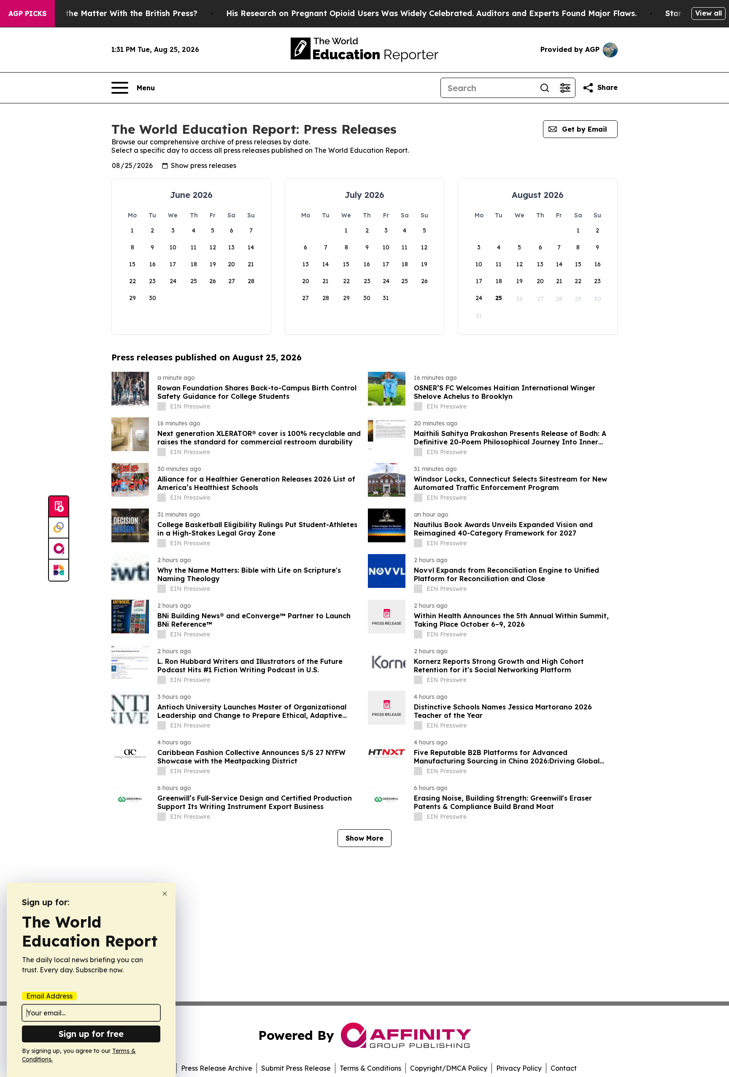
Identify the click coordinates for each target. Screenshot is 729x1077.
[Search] (545, 87)
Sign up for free (91, 1033)
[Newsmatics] (58, 570)
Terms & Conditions (370, 1068)
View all (708, 13)
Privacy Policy (519, 1068)
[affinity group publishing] (58, 549)
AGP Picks (27, 13)
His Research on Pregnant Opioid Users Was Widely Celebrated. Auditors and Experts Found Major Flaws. (431, 13)
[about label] (161, 406)
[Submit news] (58, 506)
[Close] (165, 894)
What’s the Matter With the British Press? (116, 13)
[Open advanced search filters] (565, 87)
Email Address (49, 996)
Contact (564, 1068)
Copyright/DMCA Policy (448, 1068)
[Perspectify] (58, 527)
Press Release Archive (216, 1068)
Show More (364, 838)
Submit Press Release (296, 1068)
